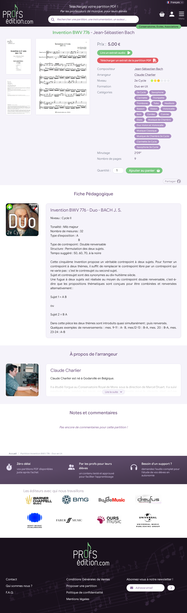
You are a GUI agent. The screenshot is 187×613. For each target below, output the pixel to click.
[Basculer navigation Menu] (181, 13)
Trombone (142, 103)
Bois (139, 114)
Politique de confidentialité (84, 592)
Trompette (158, 97)
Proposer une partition (81, 586)
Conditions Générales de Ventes (88, 579)
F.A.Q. (10, 592)
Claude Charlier (145, 75)
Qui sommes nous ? (19, 586)
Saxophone (157, 92)
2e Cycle (141, 92)
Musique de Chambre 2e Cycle (153, 136)
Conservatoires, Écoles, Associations (158, 26)
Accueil (13, 453)
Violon (153, 108)
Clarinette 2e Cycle (147, 141)
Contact (11, 579)
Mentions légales (77, 599)
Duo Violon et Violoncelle (150, 125)
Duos (139, 119)
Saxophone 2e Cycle (147, 147)
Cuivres (165, 114)
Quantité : (103, 170)
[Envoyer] (171, 587)
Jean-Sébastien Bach (148, 69)
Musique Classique (147, 130)
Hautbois (169, 103)
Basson (140, 108)
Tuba (156, 103)
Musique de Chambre (159, 119)
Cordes (151, 114)
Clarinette (142, 97)
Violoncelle (169, 108)
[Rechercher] (52, 19)
